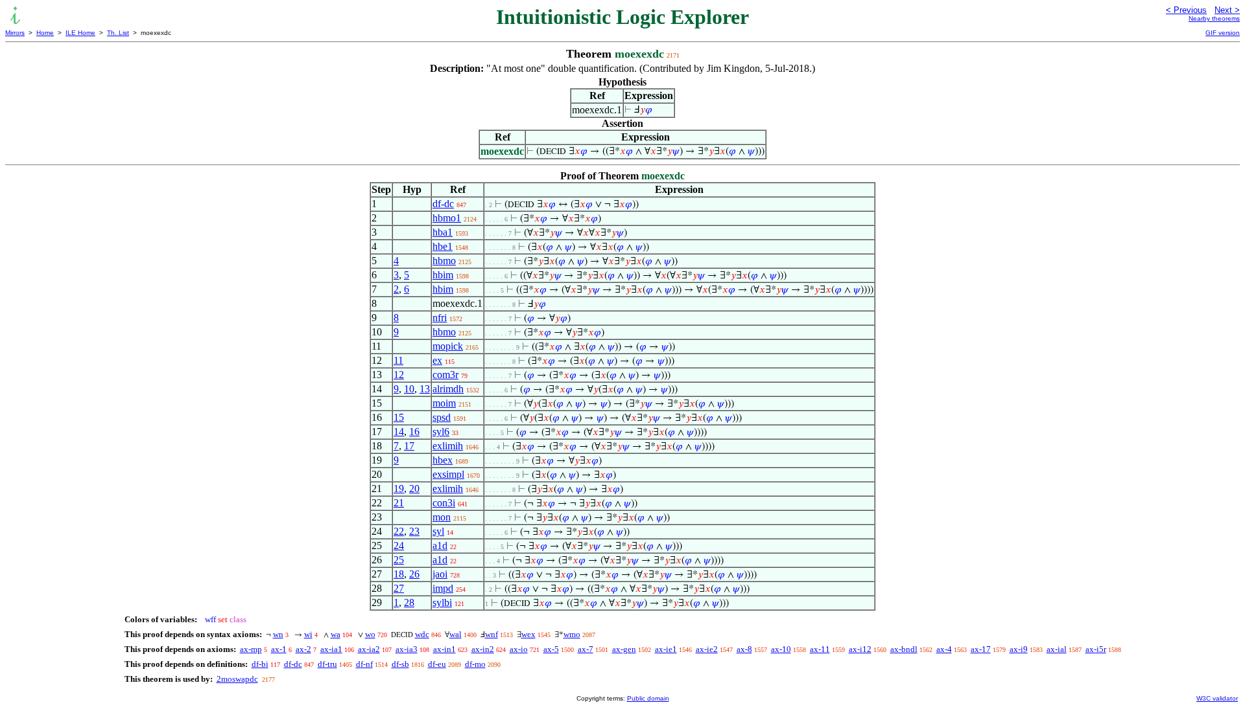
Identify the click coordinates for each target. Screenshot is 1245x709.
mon (442, 517)
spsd (442, 417)
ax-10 (781, 649)
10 (409, 388)
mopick (448, 346)
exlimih (448, 445)
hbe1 (443, 246)
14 (399, 431)
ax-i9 (1019, 649)
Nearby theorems (1214, 18)
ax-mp (251, 649)
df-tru (327, 664)
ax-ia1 (331, 649)
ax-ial (1057, 649)
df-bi (260, 664)
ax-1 (279, 649)
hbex (443, 460)
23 (414, 531)
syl (438, 531)
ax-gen (624, 649)
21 (399, 502)
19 (399, 488)
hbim (443, 274)
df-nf (364, 664)
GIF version (1222, 32)
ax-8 (744, 649)
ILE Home (80, 32)
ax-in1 (444, 649)
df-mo (475, 664)
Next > (1227, 10)
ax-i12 (860, 649)
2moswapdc (237, 679)
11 (398, 360)
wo (370, 634)
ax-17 (981, 649)
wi (308, 634)
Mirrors (15, 32)
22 (399, 531)
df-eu (437, 664)
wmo (571, 634)
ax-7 (585, 649)
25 (399, 559)
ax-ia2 (369, 649)
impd (443, 588)
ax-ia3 (407, 649)
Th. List (118, 32)
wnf (491, 634)
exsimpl (448, 474)
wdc (422, 634)
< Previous (1186, 10)
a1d (440, 545)
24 (399, 545)
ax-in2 (482, 649)
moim (444, 403)
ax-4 (944, 649)
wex (528, 634)
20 (414, 488)
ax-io (519, 649)
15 (399, 417)
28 (409, 602)
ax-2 (303, 649)
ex (437, 360)
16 (414, 431)
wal (455, 634)
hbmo (444, 260)
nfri (440, 317)
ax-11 (820, 649)
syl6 (441, 431)
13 (425, 388)
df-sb (400, 664)
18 (399, 574)
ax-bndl (904, 649)
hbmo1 (447, 217)
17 (409, 445)
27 (399, 588)
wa (335, 634)
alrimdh (448, 388)
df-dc (443, 203)
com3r (445, 374)
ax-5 (551, 649)
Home (45, 32)
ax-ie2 (707, 649)
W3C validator (1217, 698)
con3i (444, 502)
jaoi (440, 574)
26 (414, 574)
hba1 (443, 232)
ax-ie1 (666, 649)
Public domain (648, 698)
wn (278, 634)
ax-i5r (1095, 649)
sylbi (442, 602)
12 (399, 374)
